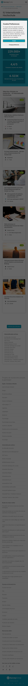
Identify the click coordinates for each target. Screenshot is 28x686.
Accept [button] (14, 40)
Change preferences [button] (14, 44)
